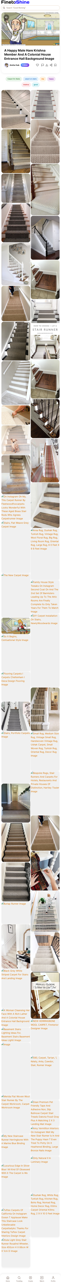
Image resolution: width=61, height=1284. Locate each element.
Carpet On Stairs (14, 79)
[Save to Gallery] (27, 98)
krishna (26, 85)
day (42, 79)
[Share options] (27, 93)
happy (51, 79)
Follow (25, 65)
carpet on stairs (31, 79)
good (36, 85)
